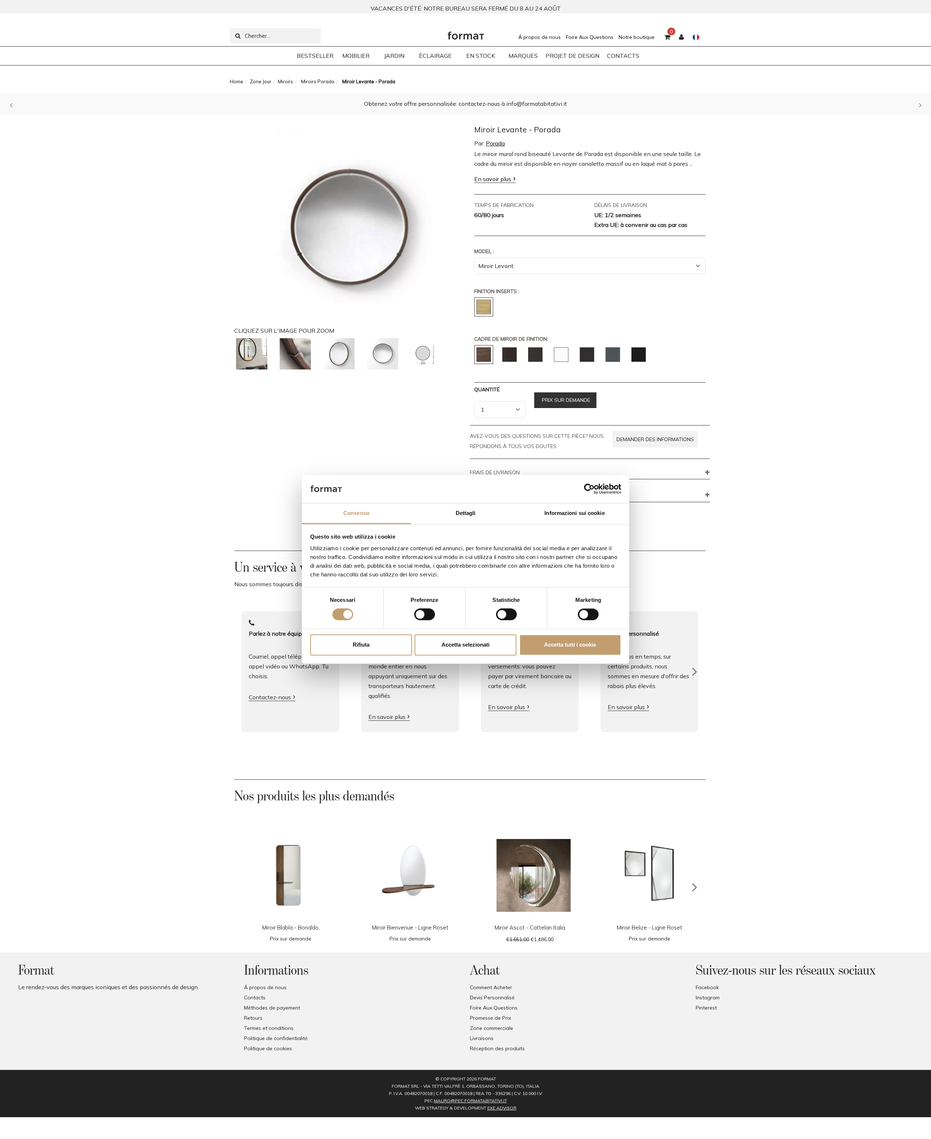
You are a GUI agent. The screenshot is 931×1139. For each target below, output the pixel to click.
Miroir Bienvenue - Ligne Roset (410, 927)
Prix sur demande (565, 400)
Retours (253, 1018)
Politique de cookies (268, 1048)
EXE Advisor (501, 1108)
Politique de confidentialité (276, 1038)
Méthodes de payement (272, 1007)
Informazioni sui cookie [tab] (574, 513)
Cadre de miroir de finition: (511, 339)
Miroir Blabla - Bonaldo (290, 927)
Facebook (707, 987)
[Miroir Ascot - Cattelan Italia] (530, 873)
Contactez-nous (270, 697)
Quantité (487, 389)
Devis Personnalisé (492, 997)
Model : (484, 251)
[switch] (424, 614)
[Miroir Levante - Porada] (350, 220)
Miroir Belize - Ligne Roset (649, 927)
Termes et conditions (268, 1028)
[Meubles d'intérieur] (465, 33)
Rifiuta (361, 645)
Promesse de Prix (490, 1018)
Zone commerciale (491, 1028)
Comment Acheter (491, 987)
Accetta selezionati (465, 645)
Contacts (254, 997)
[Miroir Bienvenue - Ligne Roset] (410, 873)
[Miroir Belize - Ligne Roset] (649, 873)
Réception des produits (497, 1048)
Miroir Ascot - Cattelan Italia (530, 927)
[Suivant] (694, 671)
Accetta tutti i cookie (570, 645)
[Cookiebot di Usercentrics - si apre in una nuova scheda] (589, 489)
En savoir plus (492, 179)
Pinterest (706, 1007)
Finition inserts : (496, 291)
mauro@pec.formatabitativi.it (470, 1100)
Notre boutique (637, 37)
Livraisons (482, 1038)
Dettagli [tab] (466, 513)
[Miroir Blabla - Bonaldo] (290, 873)
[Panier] (667, 37)
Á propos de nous (539, 37)
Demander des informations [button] (655, 439)
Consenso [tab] (356, 513)
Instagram (708, 997)
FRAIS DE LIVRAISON (495, 473)
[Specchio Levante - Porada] (251, 353)
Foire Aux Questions (590, 37)
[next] (694, 887)
